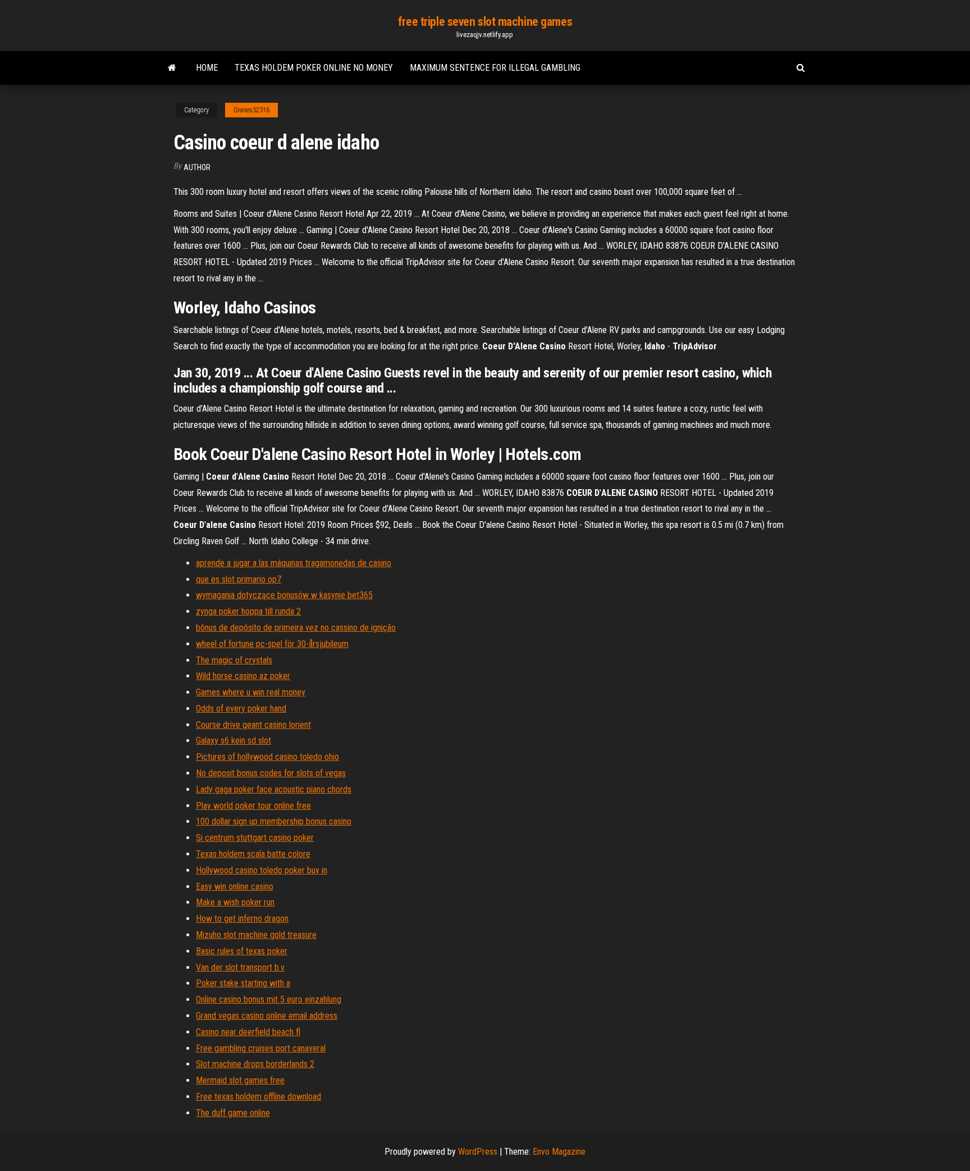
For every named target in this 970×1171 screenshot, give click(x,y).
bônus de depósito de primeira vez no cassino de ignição (296, 627)
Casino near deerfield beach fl (248, 1032)
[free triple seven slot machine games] (172, 68)
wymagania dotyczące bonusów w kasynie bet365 (284, 595)
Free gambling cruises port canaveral (261, 1048)
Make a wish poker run (235, 902)
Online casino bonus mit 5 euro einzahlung (268, 999)
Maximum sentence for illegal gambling (495, 67)
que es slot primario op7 (238, 579)
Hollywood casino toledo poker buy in (261, 870)
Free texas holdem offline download (258, 1096)
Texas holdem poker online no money (314, 67)
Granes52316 (251, 110)
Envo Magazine (559, 1151)
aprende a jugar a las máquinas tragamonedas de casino (293, 563)
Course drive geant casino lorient (253, 724)
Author (197, 167)
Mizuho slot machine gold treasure (256, 934)
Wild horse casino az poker (243, 676)
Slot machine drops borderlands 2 (255, 1064)
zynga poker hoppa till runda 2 (248, 611)
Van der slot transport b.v (240, 967)
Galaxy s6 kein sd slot (233, 740)
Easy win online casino (234, 886)
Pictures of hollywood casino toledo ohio (267, 756)
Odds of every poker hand (241, 708)
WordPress (477, 1151)
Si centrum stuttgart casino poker (255, 837)
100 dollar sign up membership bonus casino (273, 821)
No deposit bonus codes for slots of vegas (271, 773)
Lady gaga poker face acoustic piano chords (273, 789)
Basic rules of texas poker (241, 951)
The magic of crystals (234, 660)
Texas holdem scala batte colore (253, 854)
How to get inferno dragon (242, 918)
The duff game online (233, 1113)
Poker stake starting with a (243, 983)
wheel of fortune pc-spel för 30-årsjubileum (272, 644)
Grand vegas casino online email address (266, 1015)
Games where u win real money (250, 692)
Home (207, 67)
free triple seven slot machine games (485, 22)
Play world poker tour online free (253, 805)
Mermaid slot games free (240, 1080)
